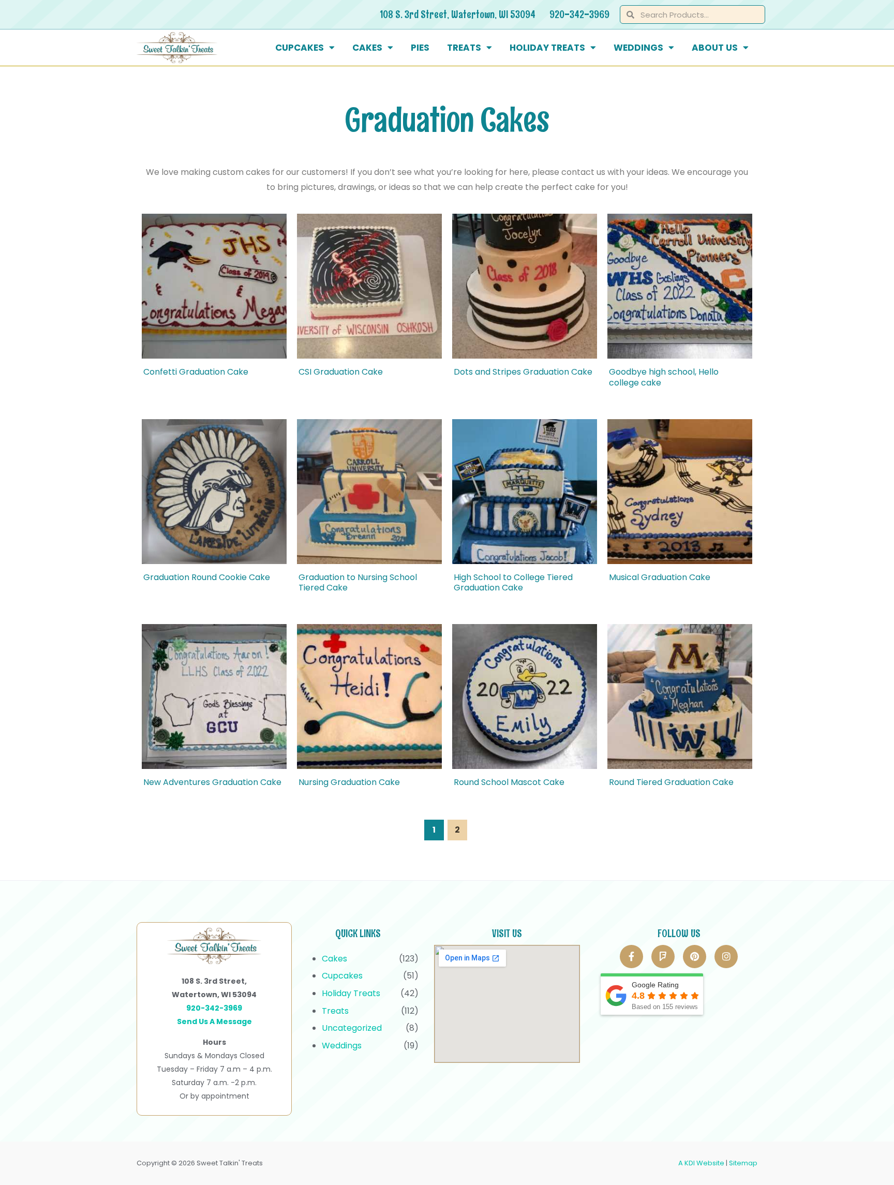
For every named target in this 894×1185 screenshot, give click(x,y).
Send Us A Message (214, 1021)
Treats (464, 47)
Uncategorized (352, 1028)
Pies (420, 47)
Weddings (638, 47)
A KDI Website (701, 1163)
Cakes (367, 47)
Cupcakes (299, 47)
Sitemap (743, 1163)
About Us (715, 47)
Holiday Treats (547, 47)
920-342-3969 (579, 14)
